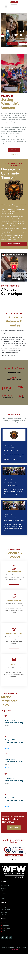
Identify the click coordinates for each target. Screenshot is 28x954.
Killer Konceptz (14, 949)
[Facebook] (2, 937)
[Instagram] (10, 937)
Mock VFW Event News (10, 485)
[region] (14, 30)
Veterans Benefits (10, 447)
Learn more (14, 583)
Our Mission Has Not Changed (13, 451)
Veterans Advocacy (10, 516)
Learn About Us (14, 154)
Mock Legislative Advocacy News (14, 520)
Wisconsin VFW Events (11, 482)
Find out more (8, 729)
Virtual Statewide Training (14, 723)
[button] (6, 7)
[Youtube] (6, 937)
